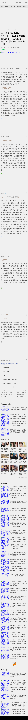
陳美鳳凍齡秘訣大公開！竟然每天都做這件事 (4, 449)
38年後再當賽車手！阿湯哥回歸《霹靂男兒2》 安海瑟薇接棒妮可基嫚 (18, 590)
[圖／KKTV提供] (14, 245)
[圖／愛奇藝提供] (14, 126)
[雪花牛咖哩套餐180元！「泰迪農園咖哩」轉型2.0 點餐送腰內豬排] (5, 496)
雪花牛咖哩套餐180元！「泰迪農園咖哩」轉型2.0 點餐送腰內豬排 (18, 495)
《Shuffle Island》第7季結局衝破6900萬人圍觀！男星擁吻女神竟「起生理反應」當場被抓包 (18, 704)
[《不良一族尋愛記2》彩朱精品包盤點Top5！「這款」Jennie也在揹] (5, 547)
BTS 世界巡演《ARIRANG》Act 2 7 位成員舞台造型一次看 (18, 575)
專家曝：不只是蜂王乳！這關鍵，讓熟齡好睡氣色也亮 (22, 449)
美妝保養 (19, 6)
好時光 (24, 6)
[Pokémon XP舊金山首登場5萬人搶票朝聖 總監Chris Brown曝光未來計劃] (5, 598)
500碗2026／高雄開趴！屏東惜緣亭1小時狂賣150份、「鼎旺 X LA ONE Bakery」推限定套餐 (18, 620)
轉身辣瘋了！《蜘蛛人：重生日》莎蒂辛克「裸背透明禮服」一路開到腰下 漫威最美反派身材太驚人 (14, 449)
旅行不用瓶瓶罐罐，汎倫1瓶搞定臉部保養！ (5, 461)
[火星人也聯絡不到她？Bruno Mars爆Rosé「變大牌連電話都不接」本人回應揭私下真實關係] (5, 569)
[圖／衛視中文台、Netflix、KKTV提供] (14, 59)
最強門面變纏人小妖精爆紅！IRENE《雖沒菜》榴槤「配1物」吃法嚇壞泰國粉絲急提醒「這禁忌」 (18, 712)
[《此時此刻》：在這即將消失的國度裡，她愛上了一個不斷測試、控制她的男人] (5, 488)
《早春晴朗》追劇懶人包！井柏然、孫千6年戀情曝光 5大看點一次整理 (18, 696)
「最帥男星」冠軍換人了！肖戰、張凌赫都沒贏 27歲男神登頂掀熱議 (18, 583)
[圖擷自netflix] (14, 182)
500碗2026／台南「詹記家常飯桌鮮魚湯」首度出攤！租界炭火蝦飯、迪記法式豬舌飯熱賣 (18, 642)
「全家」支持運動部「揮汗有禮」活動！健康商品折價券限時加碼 (18, 605)
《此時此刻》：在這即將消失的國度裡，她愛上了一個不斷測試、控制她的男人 (18, 488)
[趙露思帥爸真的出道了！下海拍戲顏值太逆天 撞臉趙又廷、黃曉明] (5, 675)
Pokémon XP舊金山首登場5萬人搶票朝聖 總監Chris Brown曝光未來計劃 (18, 597)
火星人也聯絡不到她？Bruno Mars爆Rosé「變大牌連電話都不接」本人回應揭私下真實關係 (18, 569)
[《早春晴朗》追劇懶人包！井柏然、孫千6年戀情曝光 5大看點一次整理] (5, 697)
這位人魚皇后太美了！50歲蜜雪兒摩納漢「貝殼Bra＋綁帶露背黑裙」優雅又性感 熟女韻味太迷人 (14, 461)
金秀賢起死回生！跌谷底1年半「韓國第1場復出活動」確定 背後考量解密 (18, 423)
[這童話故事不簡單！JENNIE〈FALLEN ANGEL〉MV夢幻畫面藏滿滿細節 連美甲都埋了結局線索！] (5, 634)
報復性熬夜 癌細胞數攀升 (5, 472)
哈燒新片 (15, 29)
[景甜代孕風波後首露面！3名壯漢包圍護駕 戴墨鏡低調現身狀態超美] (5, 554)
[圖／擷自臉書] (14, 300)
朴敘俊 (16, 387)
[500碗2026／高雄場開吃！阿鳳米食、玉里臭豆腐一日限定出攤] (5, 649)
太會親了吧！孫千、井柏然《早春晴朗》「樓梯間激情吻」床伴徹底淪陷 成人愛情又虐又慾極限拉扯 (18, 417)
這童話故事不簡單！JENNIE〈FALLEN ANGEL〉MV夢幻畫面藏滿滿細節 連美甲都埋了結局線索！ (18, 635)
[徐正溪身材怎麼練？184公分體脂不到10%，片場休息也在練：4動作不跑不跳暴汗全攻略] (5, 532)
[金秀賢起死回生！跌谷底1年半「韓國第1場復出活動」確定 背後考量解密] (5, 424)
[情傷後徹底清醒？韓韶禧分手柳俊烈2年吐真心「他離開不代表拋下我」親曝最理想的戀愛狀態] (5, 561)
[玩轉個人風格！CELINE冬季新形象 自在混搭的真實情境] (5, 510)
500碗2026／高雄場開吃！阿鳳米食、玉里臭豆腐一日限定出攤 (18, 649)
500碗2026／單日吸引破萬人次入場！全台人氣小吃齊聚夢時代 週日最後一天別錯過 (18, 612)
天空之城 (11, 387)
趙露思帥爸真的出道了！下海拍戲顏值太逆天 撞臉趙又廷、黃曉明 (18, 674)
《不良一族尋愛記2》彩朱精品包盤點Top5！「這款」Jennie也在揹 (18, 546)
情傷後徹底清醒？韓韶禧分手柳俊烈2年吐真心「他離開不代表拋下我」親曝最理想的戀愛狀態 (18, 562)
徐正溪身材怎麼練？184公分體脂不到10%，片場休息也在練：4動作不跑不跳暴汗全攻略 (18, 532)
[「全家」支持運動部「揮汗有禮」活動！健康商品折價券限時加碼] (5, 605)
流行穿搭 (13, 6)
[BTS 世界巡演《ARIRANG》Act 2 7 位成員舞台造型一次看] (5, 576)
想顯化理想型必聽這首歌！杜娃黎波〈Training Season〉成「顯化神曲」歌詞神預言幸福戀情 (13, 473)
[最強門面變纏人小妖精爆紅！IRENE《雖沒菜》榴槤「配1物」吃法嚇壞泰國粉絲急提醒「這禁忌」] (5, 712)
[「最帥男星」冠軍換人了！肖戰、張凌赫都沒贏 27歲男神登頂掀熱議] (5, 583)
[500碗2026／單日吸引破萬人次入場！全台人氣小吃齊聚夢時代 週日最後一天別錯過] (5, 613)
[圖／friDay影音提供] (14, 350)
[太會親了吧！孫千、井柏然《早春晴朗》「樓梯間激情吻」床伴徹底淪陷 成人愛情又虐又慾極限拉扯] (5, 416)
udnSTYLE (3, 29)
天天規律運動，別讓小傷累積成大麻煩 (22, 461)
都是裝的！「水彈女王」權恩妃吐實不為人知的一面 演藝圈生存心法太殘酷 (18, 627)
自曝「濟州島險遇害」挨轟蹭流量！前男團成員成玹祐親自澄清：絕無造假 (18, 656)
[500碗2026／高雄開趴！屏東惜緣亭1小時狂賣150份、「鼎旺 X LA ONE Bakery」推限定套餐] (5, 620)
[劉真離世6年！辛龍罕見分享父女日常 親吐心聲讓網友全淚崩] (5, 690)
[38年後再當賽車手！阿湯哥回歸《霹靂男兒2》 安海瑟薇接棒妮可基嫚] (5, 591)
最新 (2, 6)
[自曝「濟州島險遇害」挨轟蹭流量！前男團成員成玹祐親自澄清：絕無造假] (5, 656)
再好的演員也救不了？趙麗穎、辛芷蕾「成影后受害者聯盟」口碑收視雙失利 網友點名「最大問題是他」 (18, 431)
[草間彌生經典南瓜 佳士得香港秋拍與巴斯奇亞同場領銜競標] (5, 409)
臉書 (7, 315)
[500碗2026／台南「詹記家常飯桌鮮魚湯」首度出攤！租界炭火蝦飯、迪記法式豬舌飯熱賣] (5, 642)
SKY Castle (4, 387)
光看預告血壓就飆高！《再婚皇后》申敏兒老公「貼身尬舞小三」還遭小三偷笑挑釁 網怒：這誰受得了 (23, 473)
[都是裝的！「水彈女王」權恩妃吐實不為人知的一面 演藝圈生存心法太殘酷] (5, 627)
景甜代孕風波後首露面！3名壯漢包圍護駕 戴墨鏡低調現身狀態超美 (18, 554)
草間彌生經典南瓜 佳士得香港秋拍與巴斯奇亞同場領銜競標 (18, 408)
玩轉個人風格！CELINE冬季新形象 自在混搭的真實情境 (18, 509)
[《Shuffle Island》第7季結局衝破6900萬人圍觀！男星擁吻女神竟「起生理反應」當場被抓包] (5, 704)
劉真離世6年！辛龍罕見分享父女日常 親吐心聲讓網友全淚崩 (18, 689)
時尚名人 (7, 6)
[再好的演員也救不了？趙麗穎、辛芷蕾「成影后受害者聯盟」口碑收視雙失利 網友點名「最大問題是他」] (5, 431)
